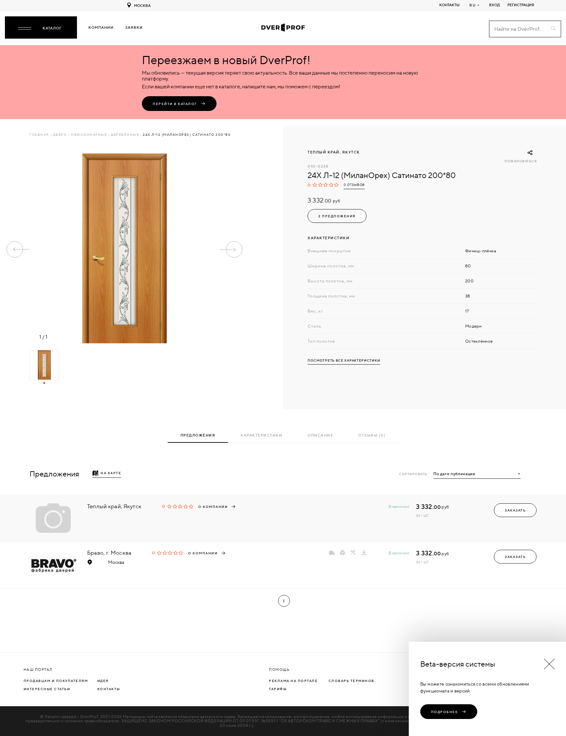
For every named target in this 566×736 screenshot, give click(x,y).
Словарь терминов (351, 681)
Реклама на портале (293, 681)
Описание (320, 435)
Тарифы (278, 689)
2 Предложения (337, 216)
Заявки (134, 28)
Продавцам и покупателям (56, 681)
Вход (494, 5)
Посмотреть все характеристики (344, 360)
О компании (213, 506)
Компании (101, 28)
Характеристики (261, 435)
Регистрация (520, 5)
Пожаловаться (520, 161)
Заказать (515, 510)
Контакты (449, 5)
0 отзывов (354, 185)
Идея (103, 681)
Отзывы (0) (372, 435)
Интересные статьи (47, 689)
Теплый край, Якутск (334, 152)
